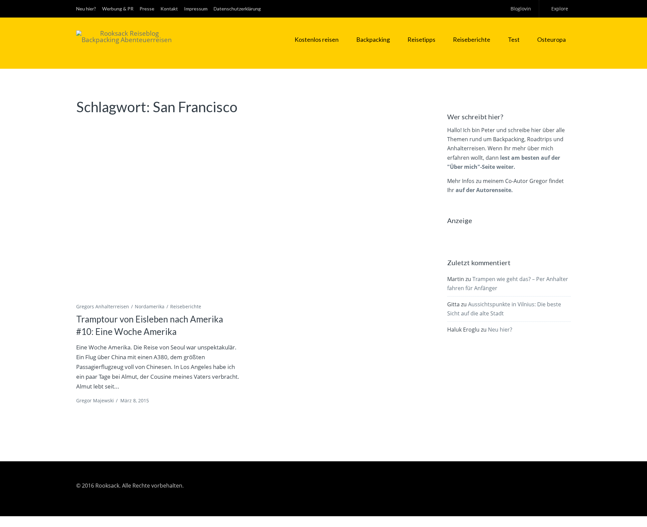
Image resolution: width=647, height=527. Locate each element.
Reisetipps (421, 39)
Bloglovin (521, 8)
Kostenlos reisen (317, 39)
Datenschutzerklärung (237, 8)
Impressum (196, 8)
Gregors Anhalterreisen (102, 306)
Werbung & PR (117, 8)
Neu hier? (86, 8)
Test (514, 39)
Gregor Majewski (95, 400)
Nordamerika (149, 306)
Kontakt (169, 8)
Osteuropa (551, 39)
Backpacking (373, 39)
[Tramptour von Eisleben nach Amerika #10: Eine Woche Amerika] (158, 211)
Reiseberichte (471, 39)
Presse (147, 8)
